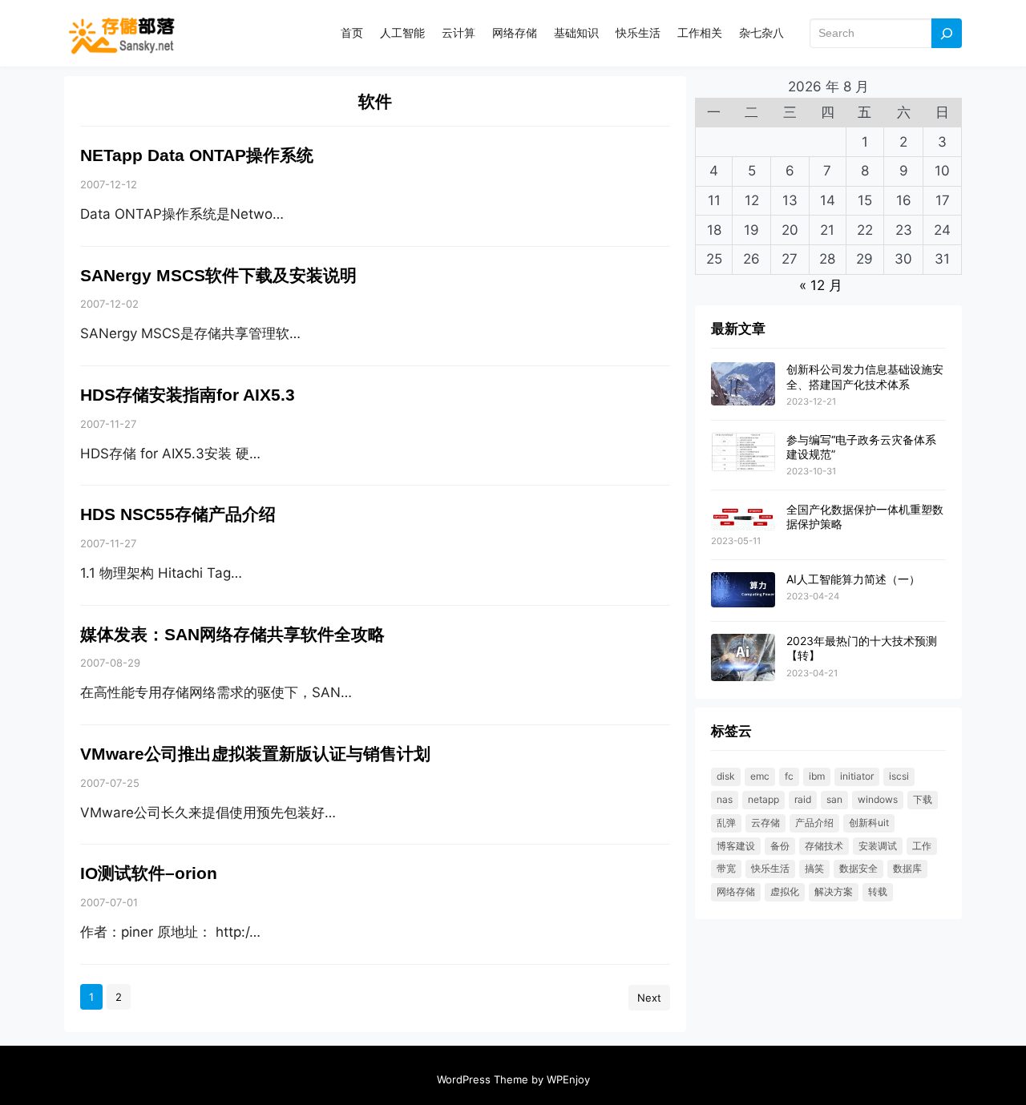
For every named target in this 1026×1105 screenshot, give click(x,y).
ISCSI (899, 776)
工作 (921, 846)
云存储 (765, 823)
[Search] (946, 33)
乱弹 (726, 823)
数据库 (907, 868)
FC (789, 776)
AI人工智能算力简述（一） (853, 579)
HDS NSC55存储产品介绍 (178, 514)
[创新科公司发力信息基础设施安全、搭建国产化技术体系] (743, 384)
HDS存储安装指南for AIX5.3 (187, 395)
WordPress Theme (482, 1079)
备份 (780, 846)
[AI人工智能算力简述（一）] (743, 590)
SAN (834, 799)
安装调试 (877, 846)
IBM (817, 776)
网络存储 (736, 891)
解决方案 (833, 891)
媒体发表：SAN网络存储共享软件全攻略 (232, 634)
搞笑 (814, 868)
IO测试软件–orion (148, 873)
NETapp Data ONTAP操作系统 (196, 155)
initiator (857, 776)
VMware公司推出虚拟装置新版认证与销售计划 (255, 754)
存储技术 (824, 846)
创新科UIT (869, 823)
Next (649, 997)
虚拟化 (784, 891)
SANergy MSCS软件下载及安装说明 (218, 275)
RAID (802, 799)
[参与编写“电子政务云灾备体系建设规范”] (743, 453)
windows (878, 799)
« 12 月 (820, 285)
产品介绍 (814, 823)
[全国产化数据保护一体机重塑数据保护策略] (743, 517)
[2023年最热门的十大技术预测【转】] (743, 658)
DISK (726, 776)
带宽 (726, 868)
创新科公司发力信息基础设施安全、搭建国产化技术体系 (864, 376)
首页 (352, 32)
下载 (922, 799)
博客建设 (736, 846)
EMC (760, 776)
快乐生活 (770, 868)
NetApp (763, 799)
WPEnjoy (568, 1079)
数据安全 (858, 868)
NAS (725, 799)
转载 (877, 891)
